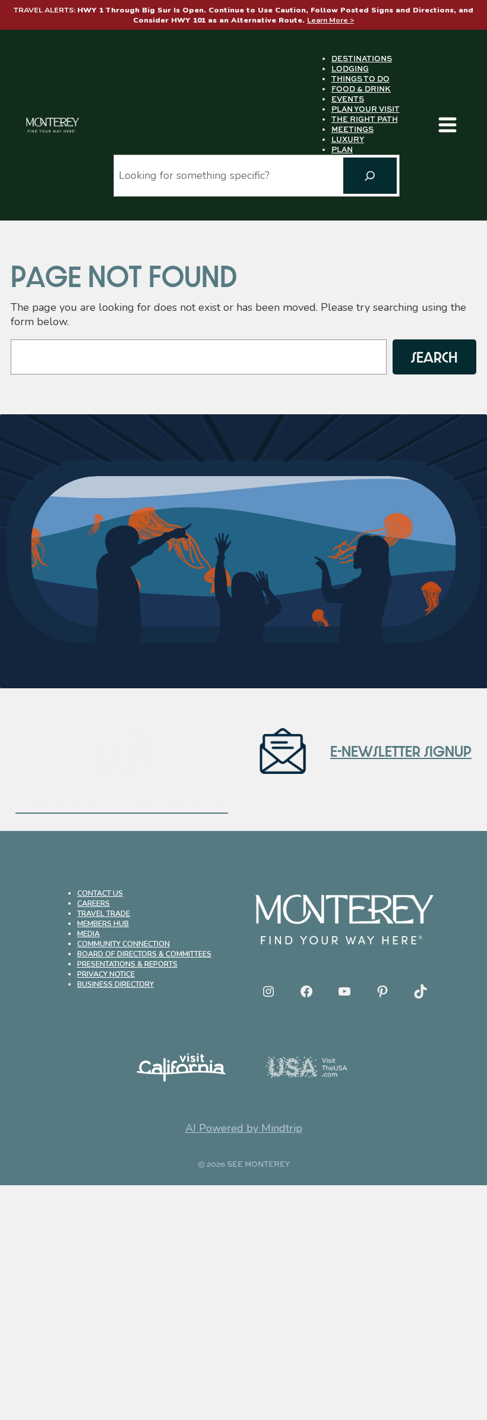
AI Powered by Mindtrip (243, 1128)
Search (434, 356)
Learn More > (330, 20)
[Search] (370, 176)
